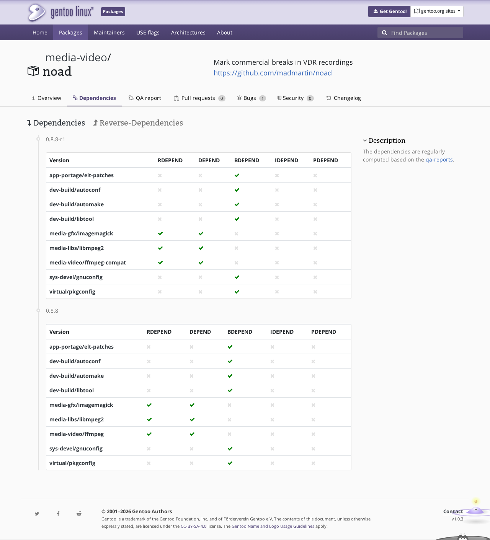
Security (296, 97)
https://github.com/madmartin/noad (273, 72)
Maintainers (109, 32)
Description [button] (387, 140)
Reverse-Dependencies (140, 122)
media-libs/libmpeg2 (76, 247)
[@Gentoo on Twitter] (37, 514)
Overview (48, 97)
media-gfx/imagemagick (81, 233)
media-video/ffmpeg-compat (87, 262)
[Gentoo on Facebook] (57, 514)
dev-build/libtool (71, 218)
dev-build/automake (76, 204)
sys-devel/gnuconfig (76, 277)
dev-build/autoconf (74, 189)
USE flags (148, 32)
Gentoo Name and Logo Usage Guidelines (273, 526)
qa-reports (439, 159)
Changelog (346, 97)
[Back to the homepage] (60, 12)
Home (40, 32)
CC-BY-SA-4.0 (193, 526)
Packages (70, 32)
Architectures (188, 32)
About (224, 32)
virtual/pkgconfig (72, 291)
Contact (453, 511)
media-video (76, 57)
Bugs (253, 97)
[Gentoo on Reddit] (79, 514)
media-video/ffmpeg (76, 433)
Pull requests (201, 97)
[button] (389, 11)
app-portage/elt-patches (81, 175)
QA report (147, 97)
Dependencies (97, 97)
